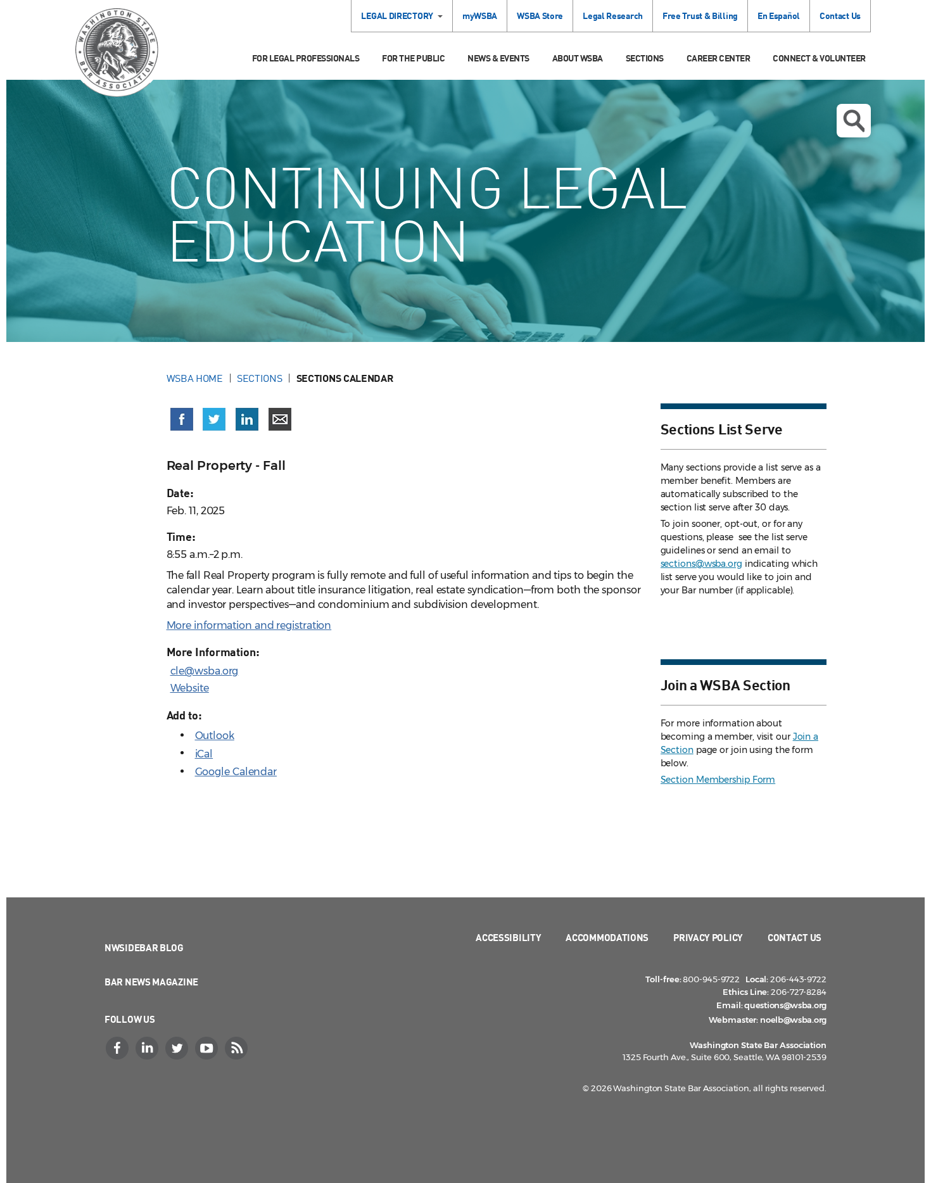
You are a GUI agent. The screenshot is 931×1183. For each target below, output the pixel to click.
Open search (854, 120)
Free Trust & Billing (700, 15)
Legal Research (613, 15)
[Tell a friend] (280, 419)
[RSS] (237, 1048)
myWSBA (479, 15)
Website (189, 688)
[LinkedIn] (148, 1048)
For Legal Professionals (306, 58)
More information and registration (249, 625)
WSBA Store (540, 15)
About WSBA (577, 58)
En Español (778, 15)
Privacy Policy (708, 937)
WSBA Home (195, 378)
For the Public (413, 58)
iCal (204, 754)
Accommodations (607, 937)
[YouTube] (208, 1048)
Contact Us (840, 15)
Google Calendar (236, 772)
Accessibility (508, 937)
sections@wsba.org (701, 563)
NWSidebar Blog (144, 947)
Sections (645, 58)
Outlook (214, 736)
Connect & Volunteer (819, 58)
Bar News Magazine (151, 981)
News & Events (498, 58)
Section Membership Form (718, 779)
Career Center (718, 58)
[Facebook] (118, 1048)
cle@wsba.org (204, 671)
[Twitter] (178, 1048)
